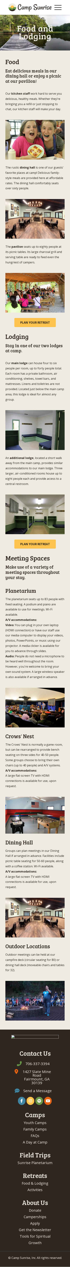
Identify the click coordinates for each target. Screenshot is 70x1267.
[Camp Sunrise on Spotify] (39, 1101)
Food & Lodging (35, 1183)
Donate (35, 1210)
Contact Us (35, 1053)
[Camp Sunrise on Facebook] (22, 1101)
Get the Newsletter (35, 1229)
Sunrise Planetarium (35, 1162)
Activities (35, 1189)
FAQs (35, 1135)
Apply (35, 1223)
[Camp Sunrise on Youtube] (48, 1101)
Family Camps (35, 1129)
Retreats (35, 1175)
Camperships (35, 1216)
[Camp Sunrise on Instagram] (30, 1101)
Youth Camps (35, 1122)
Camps (35, 1114)
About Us (35, 1202)
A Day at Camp (35, 1142)
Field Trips (35, 1154)
